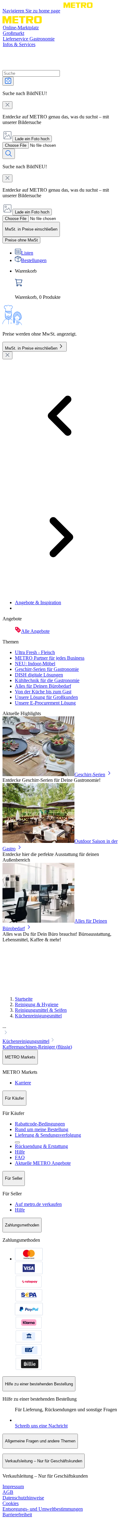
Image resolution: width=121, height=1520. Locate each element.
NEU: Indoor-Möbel (35, 663)
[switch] (21, 240)
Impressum (13, 1486)
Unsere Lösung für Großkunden (46, 697)
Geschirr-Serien (89, 774)
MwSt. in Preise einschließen (31, 348)
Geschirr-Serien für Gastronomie (47, 669)
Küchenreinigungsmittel (38, 1015)
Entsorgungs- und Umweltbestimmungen (42, 1509)
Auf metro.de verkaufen (38, 1204)
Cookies (10, 1503)
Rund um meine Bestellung (41, 1129)
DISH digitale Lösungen (39, 674)
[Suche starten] (8, 154)
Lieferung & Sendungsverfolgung (48, 1135)
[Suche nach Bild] (8, 81)
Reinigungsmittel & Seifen (41, 1010)
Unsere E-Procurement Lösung (45, 702)
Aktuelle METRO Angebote (43, 1163)
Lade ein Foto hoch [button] (32, 138)
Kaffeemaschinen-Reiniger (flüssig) (37, 1046)
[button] (60, 1030)
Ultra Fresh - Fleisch (35, 652)
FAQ (20, 1157)
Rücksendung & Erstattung (41, 1146)
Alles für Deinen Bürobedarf (43, 686)
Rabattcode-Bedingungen (40, 1123)
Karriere (23, 1082)
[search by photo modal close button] (7, 105)
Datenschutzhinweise (23, 1497)
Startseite (24, 998)
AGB (7, 1492)
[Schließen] (7, 355)
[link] (67, 284)
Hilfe (20, 1151)
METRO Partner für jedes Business (49, 658)
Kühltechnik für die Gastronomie (47, 680)
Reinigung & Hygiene (36, 1004)
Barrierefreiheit (17, 1514)
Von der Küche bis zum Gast (43, 691)
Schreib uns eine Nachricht (41, 1425)
